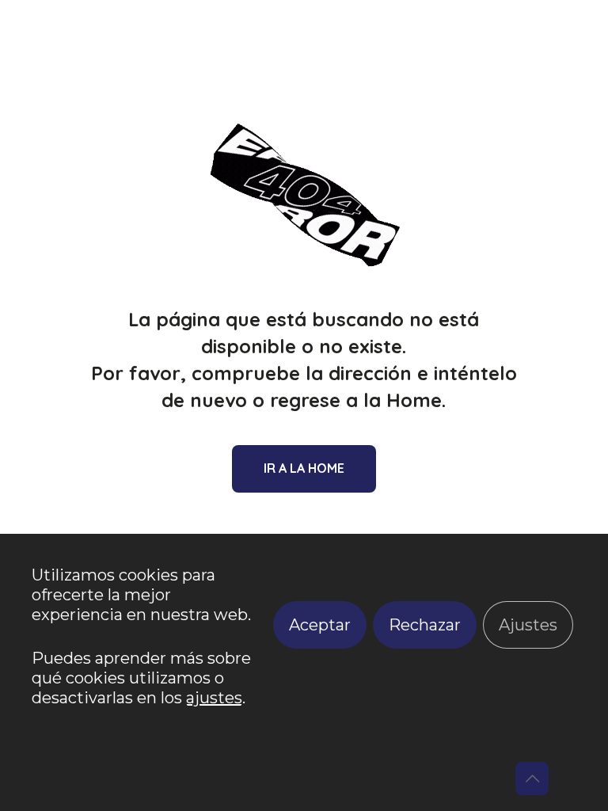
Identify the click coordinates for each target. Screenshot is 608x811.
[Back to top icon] (532, 778)
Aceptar (320, 624)
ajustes (214, 697)
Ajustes (528, 624)
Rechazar (425, 624)
